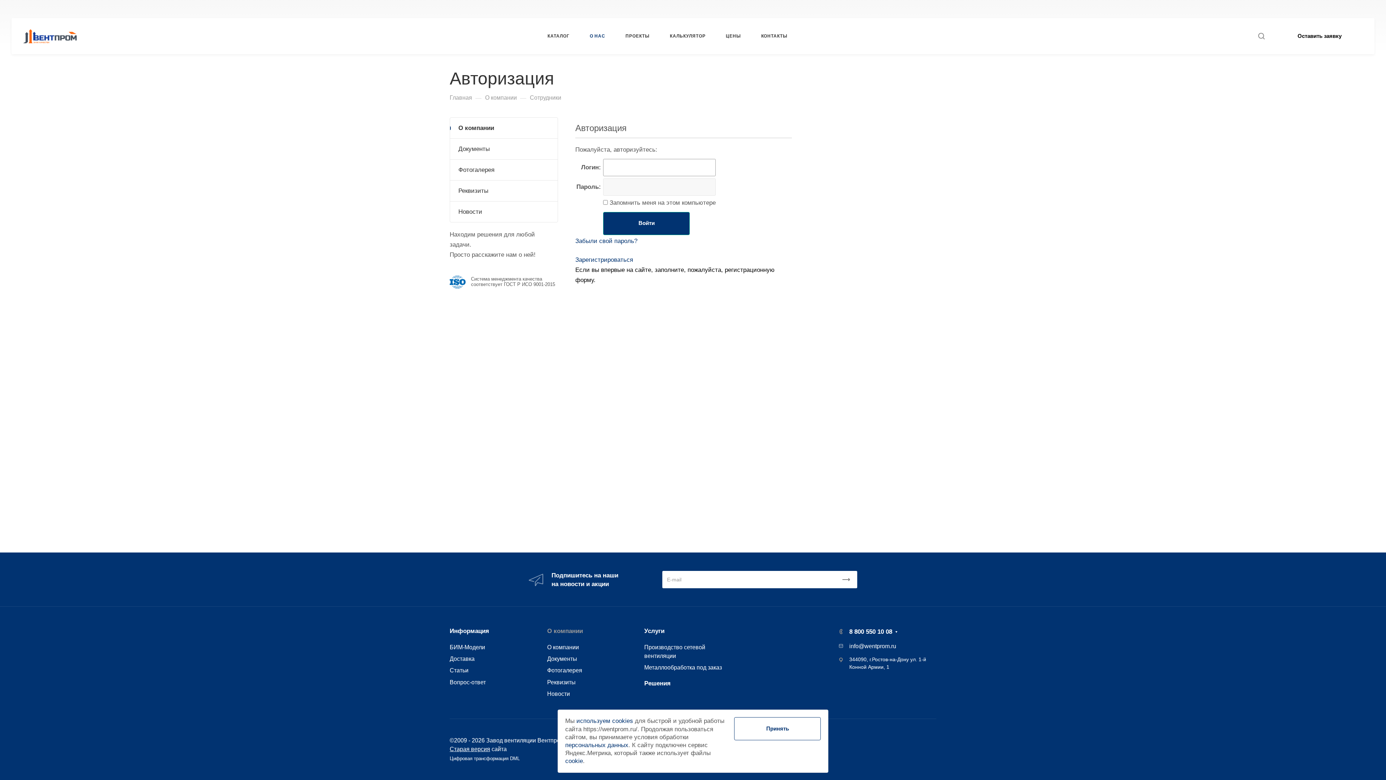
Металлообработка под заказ (683, 667)
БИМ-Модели (467, 647)
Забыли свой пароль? (606, 241)
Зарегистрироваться (604, 259)
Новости (470, 211)
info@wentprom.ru (872, 646)
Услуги (654, 631)
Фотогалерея (476, 169)
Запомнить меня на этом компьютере (662, 202)
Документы (474, 149)
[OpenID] (611, 299)
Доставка (462, 658)
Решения (657, 683)
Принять (777, 728)
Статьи (459, 670)
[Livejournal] (580, 299)
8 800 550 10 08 (945, 8)
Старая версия (470, 749)
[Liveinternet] (601, 299)
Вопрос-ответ (468, 682)
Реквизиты (473, 190)
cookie (574, 761)
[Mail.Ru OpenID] (590, 299)
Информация (469, 631)
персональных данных (596, 745)
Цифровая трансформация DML (485, 758)
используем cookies (604, 721)
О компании (476, 128)
